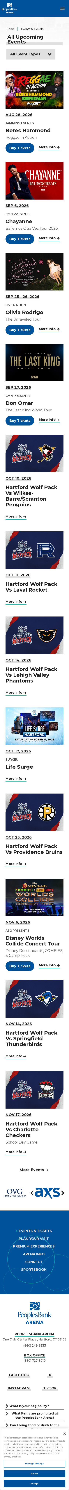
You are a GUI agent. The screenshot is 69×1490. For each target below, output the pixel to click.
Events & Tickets (35, 1231)
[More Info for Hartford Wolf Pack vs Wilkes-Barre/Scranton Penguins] (34, 453)
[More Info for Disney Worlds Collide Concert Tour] (34, 897)
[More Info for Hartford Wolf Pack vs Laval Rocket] (34, 550)
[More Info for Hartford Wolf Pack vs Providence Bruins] (34, 812)
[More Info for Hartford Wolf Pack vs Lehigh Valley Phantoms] (34, 635)
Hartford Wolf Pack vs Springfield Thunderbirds (31, 1038)
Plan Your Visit (34, 1239)
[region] (34, 1459)
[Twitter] (50, 1375)
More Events (32, 1170)
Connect (34, 1262)
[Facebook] (19, 1375)
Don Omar (19, 403)
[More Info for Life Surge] (34, 726)
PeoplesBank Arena (9, 8)
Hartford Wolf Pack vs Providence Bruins (34, 849)
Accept (34, 1483)
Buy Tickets (19, 148)
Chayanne (19, 221)
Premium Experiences (34, 1246)
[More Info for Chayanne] (34, 181)
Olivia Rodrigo (24, 312)
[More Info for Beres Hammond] (34, 90)
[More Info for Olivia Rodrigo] (34, 271)
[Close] (65, 1434)
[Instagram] (19, 1388)
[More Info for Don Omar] (34, 362)
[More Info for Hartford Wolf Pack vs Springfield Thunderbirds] (34, 999)
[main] (34, 596)
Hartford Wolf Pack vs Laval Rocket (31, 587)
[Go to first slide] (62, 1193)
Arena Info (34, 1254)
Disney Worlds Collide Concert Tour (33, 941)
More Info (47, 147)
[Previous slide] (32, 1193)
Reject (34, 1473)
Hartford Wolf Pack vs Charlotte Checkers (31, 1129)
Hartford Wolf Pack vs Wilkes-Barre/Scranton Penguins (31, 496)
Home (10, 29)
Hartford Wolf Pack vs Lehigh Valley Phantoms (31, 675)
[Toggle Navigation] (62, 8)
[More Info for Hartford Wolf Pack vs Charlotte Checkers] (34, 1090)
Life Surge (19, 767)
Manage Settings (34, 1463)
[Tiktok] (50, 1388)
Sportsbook (34, 1270)
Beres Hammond (28, 130)
